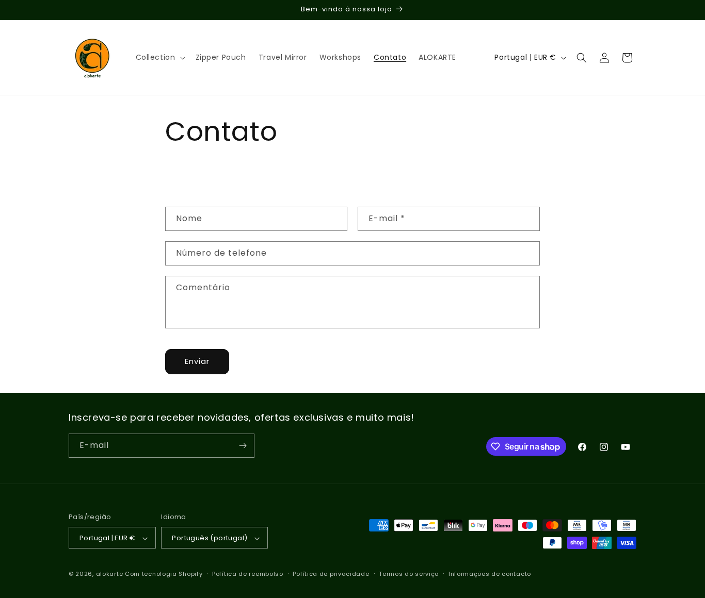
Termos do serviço (409, 574)
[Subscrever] (242, 446)
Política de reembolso (247, 574)
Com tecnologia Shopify (163, 574)
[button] (159, 57)
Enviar (197, 361)
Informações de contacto (489, 574)
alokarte (109, 574)
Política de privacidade (331, 574)
